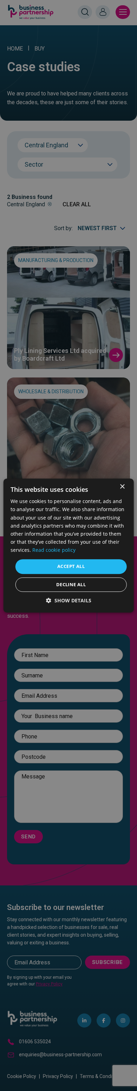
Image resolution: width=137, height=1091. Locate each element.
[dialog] (68, 545)
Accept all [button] (71, 566)
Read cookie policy (54, 550)
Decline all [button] (71, 584)
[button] (68, 600)
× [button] (122, 486)
